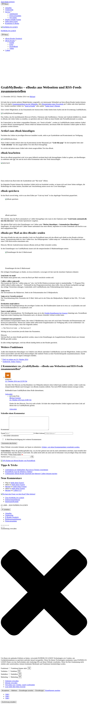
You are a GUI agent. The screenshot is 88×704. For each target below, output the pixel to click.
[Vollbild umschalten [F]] (6, 525)
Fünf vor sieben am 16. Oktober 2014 (15, 359)
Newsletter (13, 18)
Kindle (11, 43)
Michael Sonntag (15, 398)
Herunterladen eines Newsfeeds (52, 104)
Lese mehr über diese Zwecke (15, 687)
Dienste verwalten (11, 683)
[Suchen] (32, 457)
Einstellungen (39, 690)
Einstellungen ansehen (26, 690)
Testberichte (9, 10)
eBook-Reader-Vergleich (13, 38)
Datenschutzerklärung (12, 500)
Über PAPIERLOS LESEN (14, 498)
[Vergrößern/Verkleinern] (8, 525)
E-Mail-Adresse (39, 433)
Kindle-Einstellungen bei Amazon (56, 313)
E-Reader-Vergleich (12, 517)
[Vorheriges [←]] (2, 527)
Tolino (11, 48)
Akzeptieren (5, 690)
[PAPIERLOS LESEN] (9, 27)
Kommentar (5, 429)
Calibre (7, 50)
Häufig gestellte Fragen (13, 19)
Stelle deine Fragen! (17, 483)
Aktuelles (8, 8)
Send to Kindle (30, 106)
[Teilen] (4, 525)
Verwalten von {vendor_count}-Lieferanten (20, 685)
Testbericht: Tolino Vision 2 (12, 362)
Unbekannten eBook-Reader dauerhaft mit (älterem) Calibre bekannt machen (31, 473)
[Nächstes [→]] (4, 527)
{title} (7, 694)
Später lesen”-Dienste (52, 106)
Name (3, 433)
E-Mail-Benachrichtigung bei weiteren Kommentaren (23, 439)
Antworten (8, 394)
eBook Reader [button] (10, 41)
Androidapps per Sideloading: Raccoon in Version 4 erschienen (26, 470)
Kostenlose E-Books (12, 23)
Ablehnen (14, 690)
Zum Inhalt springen (8, 2)
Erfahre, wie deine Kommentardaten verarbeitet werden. (61, 447)
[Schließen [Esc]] (2, 525)
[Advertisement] (44, 68)
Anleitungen (13, 14)
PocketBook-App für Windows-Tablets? (18, 472)
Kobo (11, 44)
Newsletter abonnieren (11, 436)
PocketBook (13, 46)
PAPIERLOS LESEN (8, 31)
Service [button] (7, 12)
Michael (8, 486)
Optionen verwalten (12, 681)
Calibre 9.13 (17, 490)
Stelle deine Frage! (11, 21)
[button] (2, 507)
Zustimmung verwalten (9, 702)
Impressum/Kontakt (11, 501)
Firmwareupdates (15, 16)
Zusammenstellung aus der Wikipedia (25, 104)
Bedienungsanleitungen (13, 519)
